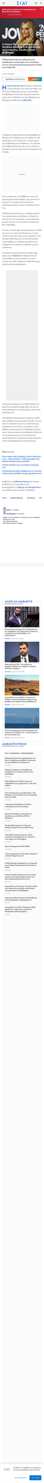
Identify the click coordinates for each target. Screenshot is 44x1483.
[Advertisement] (22, 583)
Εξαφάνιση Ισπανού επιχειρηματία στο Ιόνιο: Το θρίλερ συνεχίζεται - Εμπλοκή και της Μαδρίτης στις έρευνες (20, 760)
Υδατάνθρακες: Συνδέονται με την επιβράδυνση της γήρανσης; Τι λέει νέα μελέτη (20, 783)
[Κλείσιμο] (41, 8)
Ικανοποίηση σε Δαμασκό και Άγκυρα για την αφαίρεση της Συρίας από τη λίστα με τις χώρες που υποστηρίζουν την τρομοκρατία (21, 632)
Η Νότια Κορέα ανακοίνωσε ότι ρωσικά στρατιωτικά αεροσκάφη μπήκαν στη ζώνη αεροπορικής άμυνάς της (20, 877)
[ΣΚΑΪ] (22, 3)
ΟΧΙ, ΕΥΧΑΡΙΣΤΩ (20, 1478)
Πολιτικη (8, 671)
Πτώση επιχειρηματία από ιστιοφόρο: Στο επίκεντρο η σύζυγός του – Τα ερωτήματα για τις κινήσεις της (21, 733)
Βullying (31, 498)
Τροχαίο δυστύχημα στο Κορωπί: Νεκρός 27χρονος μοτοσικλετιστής (19, 826)
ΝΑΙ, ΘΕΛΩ (35, 1478)
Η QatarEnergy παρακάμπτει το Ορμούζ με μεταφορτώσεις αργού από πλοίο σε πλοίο (21, 865)
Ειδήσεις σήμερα (22, 481)
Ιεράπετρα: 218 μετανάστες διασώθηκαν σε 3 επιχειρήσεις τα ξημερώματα (21, 899)
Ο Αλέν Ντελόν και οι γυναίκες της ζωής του (20, 466)
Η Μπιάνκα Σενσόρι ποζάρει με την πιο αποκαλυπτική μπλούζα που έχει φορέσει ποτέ (22, 472)
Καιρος (36, 3)
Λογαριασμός (41, 3)
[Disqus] (22, 533)
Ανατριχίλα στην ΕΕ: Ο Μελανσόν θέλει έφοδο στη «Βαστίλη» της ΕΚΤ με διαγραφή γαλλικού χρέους (20, 909)
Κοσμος (7, 638)
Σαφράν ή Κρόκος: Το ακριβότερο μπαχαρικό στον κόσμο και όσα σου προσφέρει (19, 772)
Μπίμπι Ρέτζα (13, 86)
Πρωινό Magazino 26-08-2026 (17, 846)
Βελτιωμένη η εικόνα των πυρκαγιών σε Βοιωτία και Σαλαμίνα (19, 11)
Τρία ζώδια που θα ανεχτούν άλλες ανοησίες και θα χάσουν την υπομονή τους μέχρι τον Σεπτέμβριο (20, 837)
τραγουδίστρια (17, 498)
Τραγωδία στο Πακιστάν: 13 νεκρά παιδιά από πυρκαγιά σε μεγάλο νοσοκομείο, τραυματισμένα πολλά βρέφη (21, 888)
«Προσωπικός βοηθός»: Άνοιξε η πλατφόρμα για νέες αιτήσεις (18, 805)
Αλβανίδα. (27, 100)
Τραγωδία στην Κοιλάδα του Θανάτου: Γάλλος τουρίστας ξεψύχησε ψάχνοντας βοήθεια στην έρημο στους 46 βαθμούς (21, 699)
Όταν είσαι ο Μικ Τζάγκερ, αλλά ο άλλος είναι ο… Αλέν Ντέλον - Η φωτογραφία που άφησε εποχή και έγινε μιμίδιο (21, 459)
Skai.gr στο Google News (29, 487)
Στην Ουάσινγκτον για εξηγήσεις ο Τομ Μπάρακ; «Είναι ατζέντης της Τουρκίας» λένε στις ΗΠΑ (21, 795)
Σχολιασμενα (27, 753)
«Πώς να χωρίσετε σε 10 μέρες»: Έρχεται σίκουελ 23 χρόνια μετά (21, 855)
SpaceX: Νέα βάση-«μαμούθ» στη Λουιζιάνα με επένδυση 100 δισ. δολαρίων (18, 816)
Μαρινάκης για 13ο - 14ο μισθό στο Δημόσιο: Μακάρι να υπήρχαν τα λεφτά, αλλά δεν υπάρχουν (20, 666)
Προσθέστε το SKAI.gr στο (21, 79)
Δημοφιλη (15, 753)
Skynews (17, 256)
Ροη (7, 753)
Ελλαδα (4, 14)
